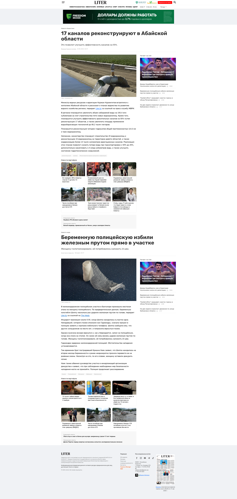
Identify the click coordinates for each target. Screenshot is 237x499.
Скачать (158, 487)
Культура (121, 7)
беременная (97, 374)
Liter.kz (99, 108)
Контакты (123, 465)
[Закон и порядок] (141, 2)
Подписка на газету (165, 2)
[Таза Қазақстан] (152, 2)
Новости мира (91, 7)
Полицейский (72, 374)
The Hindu (85, 315)
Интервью (100, 7)
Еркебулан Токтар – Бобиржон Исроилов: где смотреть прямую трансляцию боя (157, 74)
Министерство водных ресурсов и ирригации (93, 155)
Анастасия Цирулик (67, 253)
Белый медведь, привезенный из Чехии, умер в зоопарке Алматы (86, 225)
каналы (75, 155)
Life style (108, 7)
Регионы (129, 7)
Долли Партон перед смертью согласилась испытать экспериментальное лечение (92, 442)
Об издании (123, 457)
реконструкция (66, 155)
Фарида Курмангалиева (68, 49)
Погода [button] (162, 7)
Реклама (122, 459)
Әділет (135, 7)
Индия (64, 374)
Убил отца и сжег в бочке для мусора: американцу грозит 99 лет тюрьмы (89, 436)
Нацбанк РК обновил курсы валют (75, 220)
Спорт (115, 7)
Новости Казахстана (77, 7)
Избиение (89, 374)
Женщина (81, 374)
